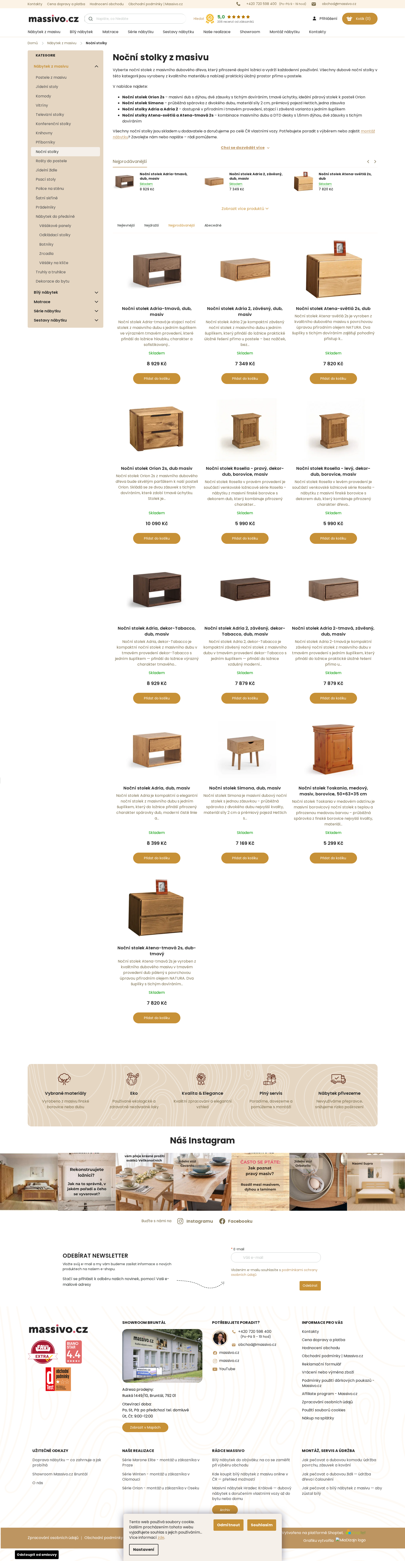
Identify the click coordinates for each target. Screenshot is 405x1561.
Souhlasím (262, 1525)
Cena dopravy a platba (66, 4)
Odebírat (310, 1285)
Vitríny (42, 105)
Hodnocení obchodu (107, 4)
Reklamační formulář (321, 1364)
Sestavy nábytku (50, 320)
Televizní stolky (50, 114)
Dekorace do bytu (52, 281)
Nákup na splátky (318, 1418)
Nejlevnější (126, 225)
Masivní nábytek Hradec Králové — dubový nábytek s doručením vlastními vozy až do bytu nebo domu (251, 1493)
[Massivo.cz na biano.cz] (73, 1352)
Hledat (199, 18)
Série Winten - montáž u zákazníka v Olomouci (156, 1477)
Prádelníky (46, 207)
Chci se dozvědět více (243, 147)
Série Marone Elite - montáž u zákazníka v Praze (161, 1462)
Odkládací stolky (54, 235)
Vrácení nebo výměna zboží (328, 1372)
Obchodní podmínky (103, 1537)
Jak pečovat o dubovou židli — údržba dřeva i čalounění (336, 1477)
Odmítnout (228, 1525)
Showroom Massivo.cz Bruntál (59, 1474)
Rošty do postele (51, 161)
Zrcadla (46, 253)
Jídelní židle (46, 170)
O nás (37, 1483)
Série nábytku (47, 311)
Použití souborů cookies (323, 1410)
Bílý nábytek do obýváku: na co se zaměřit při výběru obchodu (251, 1462)
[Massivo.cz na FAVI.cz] (43, 1352)
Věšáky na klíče (53, 263)
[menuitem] (44, 32)
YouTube (227, 1369)
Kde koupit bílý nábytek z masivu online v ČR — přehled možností (250, 1477)
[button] (375, 161)
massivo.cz (229, 1352)
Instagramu (200, 1221)
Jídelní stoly (47, 86)
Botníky (46, 244)
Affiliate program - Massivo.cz (329, 1393)
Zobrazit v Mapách (145, 1427)
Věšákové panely (55, 225)
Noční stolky (47, 151)
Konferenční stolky (53, 123)
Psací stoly (46, 179)
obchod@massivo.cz (257, 1344)
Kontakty (35, 4)
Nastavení (143, 1549)
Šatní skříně (47, 198)
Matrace (42, 302)
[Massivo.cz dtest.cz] (58, 1379)
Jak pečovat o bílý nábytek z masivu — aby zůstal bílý (342, 1491)
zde (161, 1537)
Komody (43, 96)
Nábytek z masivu (51, 66)
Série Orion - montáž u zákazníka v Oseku (160, 1488)
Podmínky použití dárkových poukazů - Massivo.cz (338, 1383)
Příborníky (45, 142)
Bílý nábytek (46, 292)
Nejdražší (151, 225)
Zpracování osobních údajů (327, 1402)
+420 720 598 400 (254, 1334)
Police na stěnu (50, 188)
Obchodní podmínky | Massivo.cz (155, 4)
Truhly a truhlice (51, 272)
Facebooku (240, 1221)
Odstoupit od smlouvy (37, 1554)
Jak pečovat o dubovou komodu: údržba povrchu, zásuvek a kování (339, 1462)
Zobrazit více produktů (243, 208)
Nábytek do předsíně (55, 216)
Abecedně (213, 225)
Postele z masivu (51, 77)
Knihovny (44, 133)
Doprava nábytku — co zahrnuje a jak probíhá (66, 1462)
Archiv (225, 1510)
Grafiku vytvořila (319, 1541)
